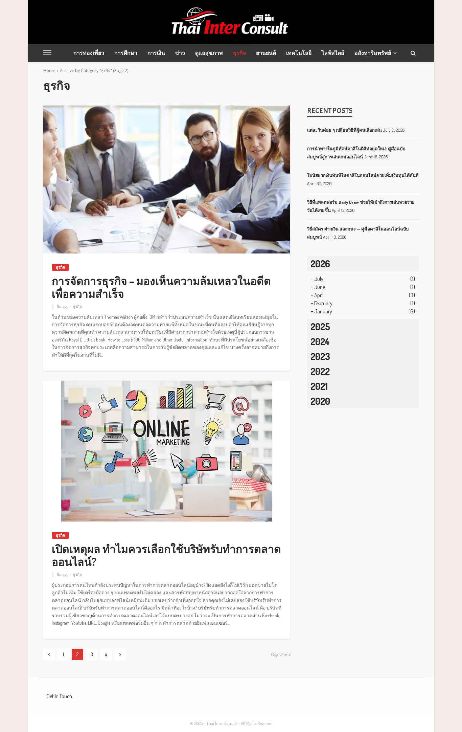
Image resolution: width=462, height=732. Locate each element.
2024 (320, 341)
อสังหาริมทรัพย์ (372, 52)
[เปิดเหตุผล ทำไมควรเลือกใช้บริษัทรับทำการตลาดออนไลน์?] (166, 451)
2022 (320, 371)
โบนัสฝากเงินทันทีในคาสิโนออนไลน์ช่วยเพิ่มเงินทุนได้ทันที (363, 175)
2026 (320, 264)
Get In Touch (59, 696)
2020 (320, 401)
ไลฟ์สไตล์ (333, 52)
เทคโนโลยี (298, 52)
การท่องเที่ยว (88, 52)
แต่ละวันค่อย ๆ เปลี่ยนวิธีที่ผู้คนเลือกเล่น (344, 130)
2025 (320, 326)
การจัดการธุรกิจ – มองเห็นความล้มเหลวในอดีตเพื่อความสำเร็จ (161, 287)
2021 (319, 386)
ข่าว (180, 52)
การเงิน (156, 52)
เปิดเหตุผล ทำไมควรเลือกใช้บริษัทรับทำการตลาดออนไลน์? (166, 555)
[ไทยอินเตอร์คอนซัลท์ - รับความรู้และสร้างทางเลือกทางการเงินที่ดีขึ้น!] (231, 22)
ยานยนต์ (266, 52)
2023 (320, 356)
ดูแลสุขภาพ (209, 52)
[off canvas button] (47, 53)
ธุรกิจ (239, 52)
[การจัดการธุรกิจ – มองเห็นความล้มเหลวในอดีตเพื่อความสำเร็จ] (166, 179)
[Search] (413, 53)
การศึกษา (125, 52)
